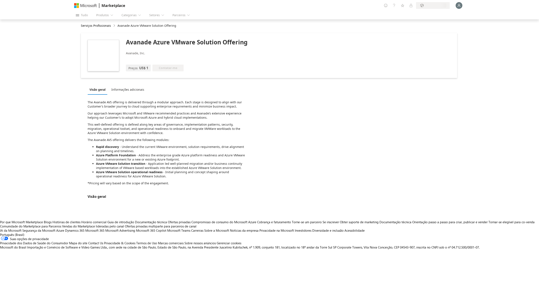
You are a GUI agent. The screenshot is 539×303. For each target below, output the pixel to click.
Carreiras (197, 230)
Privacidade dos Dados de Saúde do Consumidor (34, 243)
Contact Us (95, 243)
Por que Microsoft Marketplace (21, 222)
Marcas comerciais (171, 243)
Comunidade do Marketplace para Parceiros (30, 226)
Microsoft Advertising (120, 230)
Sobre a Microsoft (216, 230)
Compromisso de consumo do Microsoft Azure (224, 222)
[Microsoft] (85, 5)
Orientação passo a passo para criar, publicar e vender (450, 222)
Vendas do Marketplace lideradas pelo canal (93, 226)
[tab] (98, 89)
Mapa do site (78, 243)
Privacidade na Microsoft (276, 230)
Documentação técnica (151, 222)
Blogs (48, 222)
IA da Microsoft (10, 230)
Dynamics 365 (74, 230)
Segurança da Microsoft (38, 230)
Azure (60, 230)
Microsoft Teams (178, 230)
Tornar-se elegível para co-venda (511, 222)
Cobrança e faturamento (274, 222)
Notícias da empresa (244, 230)
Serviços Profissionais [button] (96, 26)
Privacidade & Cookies (119, 243)
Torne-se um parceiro (307, 222)
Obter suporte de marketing (359, 222)
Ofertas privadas (179, 222)
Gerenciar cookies (229, 243)
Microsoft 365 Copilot (151, 230)
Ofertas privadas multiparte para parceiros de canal (160, 226)
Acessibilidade (354, 230)
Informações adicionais (127, 90)
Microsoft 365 (94, 230)
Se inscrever (331, 222)
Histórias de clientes (66, 222)
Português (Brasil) (12, 235)
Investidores (303, 230)
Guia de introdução (120, 222)
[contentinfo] (114, 25)
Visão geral (97, 90)
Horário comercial (94, 222)
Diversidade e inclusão (328, 230)
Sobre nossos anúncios (200, 243)
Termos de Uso (146, 243)
